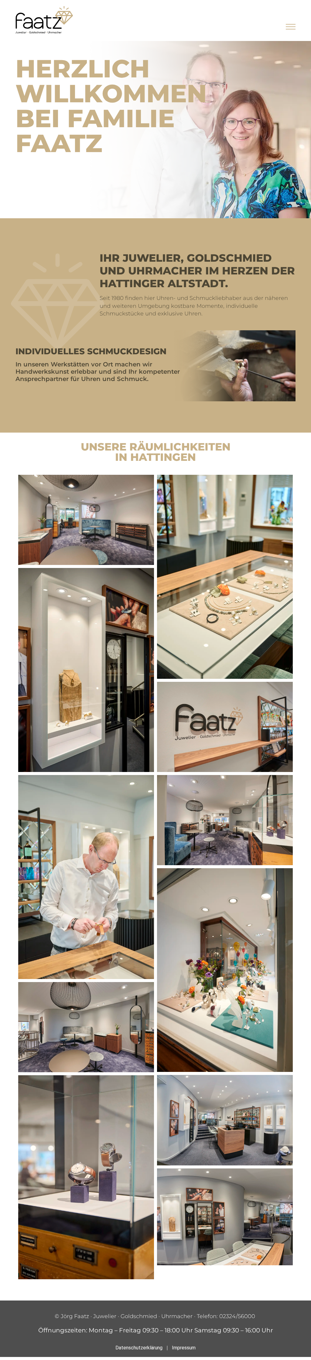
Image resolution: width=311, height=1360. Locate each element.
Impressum (184, 1348)
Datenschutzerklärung (138, 1348)
